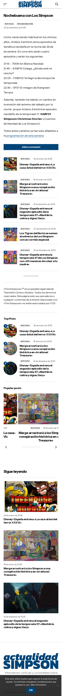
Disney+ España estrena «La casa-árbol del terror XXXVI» (38, 166)
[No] (58, 685)
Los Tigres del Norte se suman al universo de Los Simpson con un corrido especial (38, 236)
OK (31, 690)
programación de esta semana (24, 135)
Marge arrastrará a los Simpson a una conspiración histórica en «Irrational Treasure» (37, 188)
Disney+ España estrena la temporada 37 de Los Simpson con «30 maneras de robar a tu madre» (39, 259)
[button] (5, 4)
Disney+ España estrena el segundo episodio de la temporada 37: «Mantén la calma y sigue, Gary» (36, 213)
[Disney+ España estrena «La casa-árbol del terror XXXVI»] (10, 331)
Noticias (9, 24)
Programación (25, 24)
